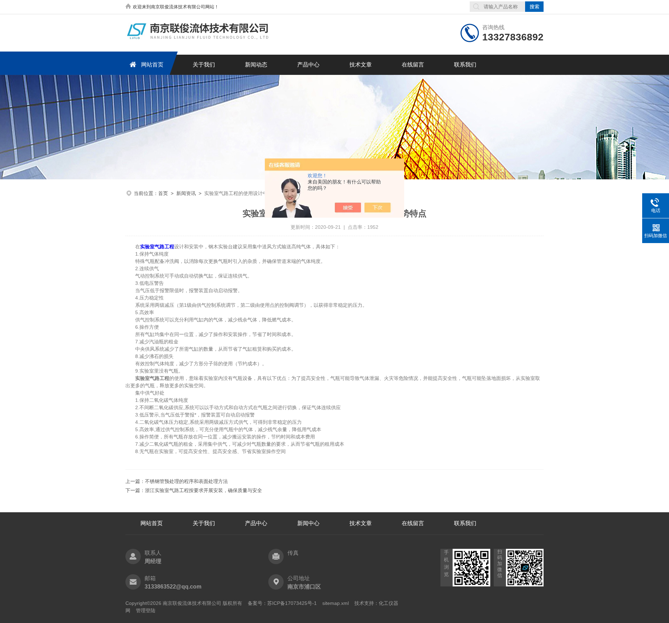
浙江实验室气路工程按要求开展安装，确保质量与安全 (203, 490)
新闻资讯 (186, 193)
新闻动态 (256, 65)
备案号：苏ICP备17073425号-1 (282, 603)
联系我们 (465, 65)
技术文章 (360, 65)
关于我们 (204, 65)
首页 (163, 193)
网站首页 (152, 65)
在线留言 (413, 65)
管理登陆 (145, 610)
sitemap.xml (335, 603)
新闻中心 (308, 523)
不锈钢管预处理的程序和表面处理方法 (186, 481)
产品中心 (308, 65)
